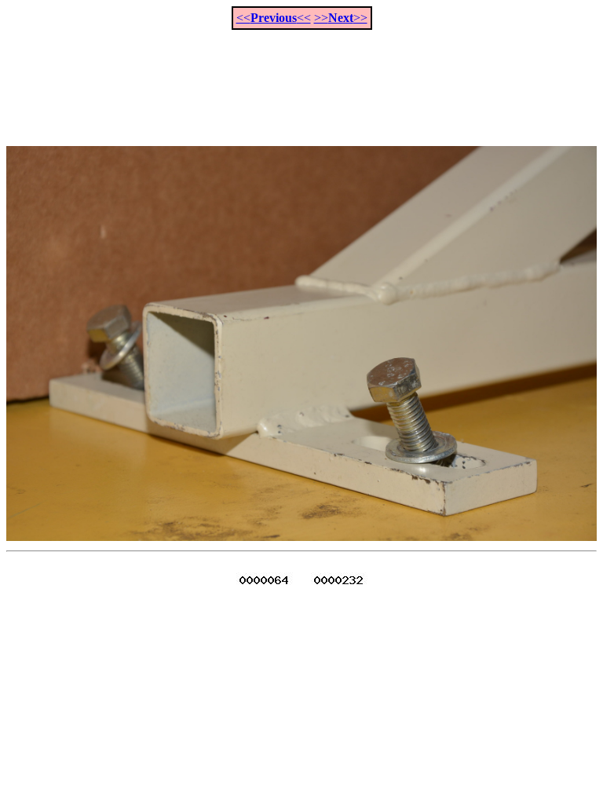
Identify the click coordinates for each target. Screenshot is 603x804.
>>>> (340, 17)
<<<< (273, 17)
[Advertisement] (301, 79)
